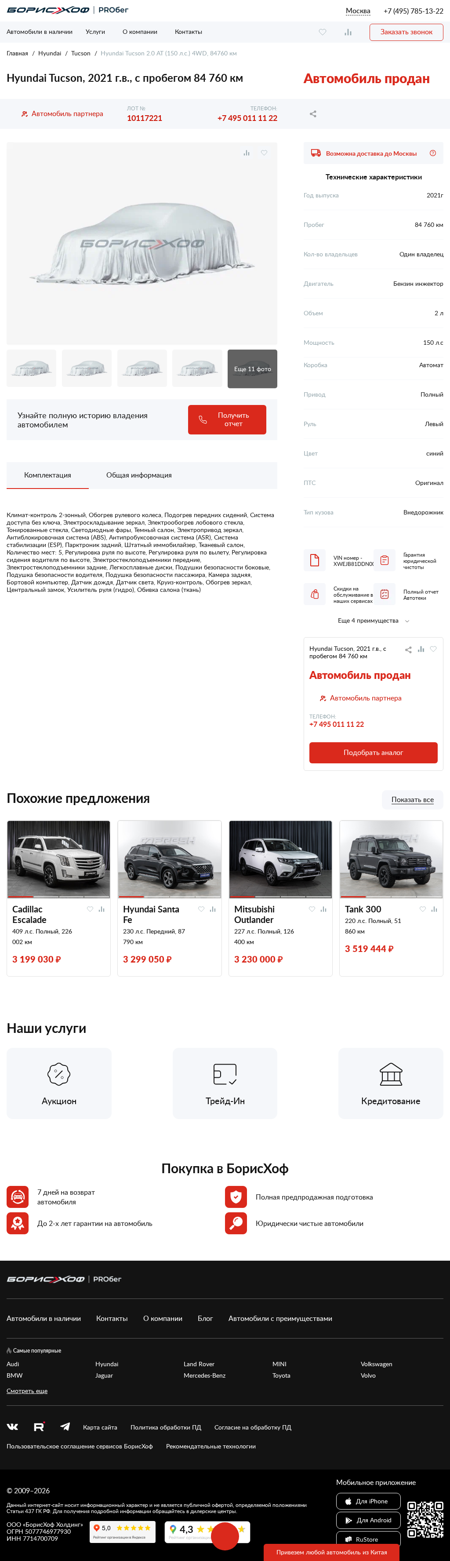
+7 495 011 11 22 (247, 117)
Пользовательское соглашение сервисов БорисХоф (80, 1446)
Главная (17, 53)
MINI (279, 1364)
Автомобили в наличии (40, 31)
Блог (205, 1318)
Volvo (368, 1375)
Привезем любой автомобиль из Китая (331, 1552)
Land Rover (199, 1364)
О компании (140, 31)
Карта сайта (100, 1427)
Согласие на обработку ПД (252, 1427)
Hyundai (49, 53)
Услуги (95, 31)
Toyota (281, 1375)
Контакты (188, 31)
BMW (15, 1375)
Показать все (413, 799)
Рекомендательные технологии (211, 1446)
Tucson (81, 53)
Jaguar (104, 1375)
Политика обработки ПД (166, 1427)
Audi (13, 1364)
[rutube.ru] (39, 1427)
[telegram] (65, 1427)
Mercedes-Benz (204, 1375)
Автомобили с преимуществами (280, 1318)
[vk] (12, 1427)
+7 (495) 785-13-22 (413, 11)
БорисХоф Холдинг (52, 1524)
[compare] (348, 32)
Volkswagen (376, 1364)
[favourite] (323, 32)
